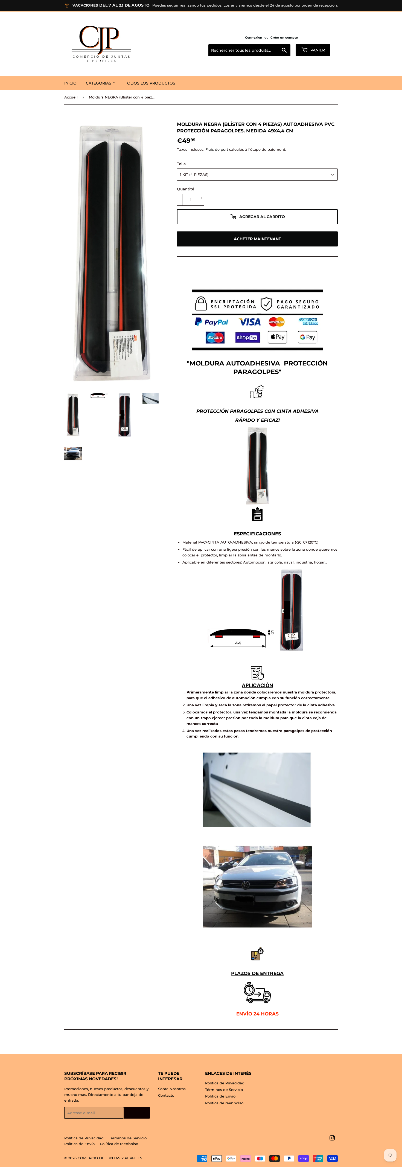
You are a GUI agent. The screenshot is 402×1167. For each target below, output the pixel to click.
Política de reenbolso (224, 1103)
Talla (181, 163)
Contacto (166, 1095)
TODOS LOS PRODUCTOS (150, 83)
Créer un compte (284, 37)
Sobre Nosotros (172, 1089)
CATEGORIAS (99, 83)
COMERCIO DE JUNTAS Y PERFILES (110, 1158)
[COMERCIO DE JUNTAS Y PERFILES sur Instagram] (332, 1139)
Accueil (71, 97)
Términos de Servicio (224, 1089)
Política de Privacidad (224, 1083)
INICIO (70, 83)
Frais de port (216, 149)
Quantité (185, 189)
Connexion (253, 37)
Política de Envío (220, 1096)
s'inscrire (136, 1113)
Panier (317, 50)
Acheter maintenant (257, 238)
